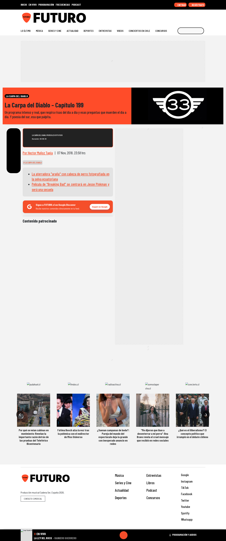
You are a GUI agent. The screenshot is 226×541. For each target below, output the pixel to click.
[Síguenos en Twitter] (187, 16)
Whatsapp (186, 519)
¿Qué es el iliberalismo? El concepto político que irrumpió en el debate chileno (192, 433)
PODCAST (76, 4)
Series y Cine (54, 30)
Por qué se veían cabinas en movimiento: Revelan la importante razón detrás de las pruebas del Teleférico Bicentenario (34, 436)
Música (39, 30)
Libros (150, 483)
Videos (120, 30)
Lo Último (26, 30)
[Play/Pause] (124, 535)
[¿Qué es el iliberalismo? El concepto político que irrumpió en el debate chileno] (192, 410)
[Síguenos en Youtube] (193, 16)
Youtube (185, 507)
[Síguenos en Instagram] (172, 16)
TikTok (184, 488)
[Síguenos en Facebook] (182, 16)
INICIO (24, 4)
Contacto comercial (33, 498)
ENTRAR (181, 4)
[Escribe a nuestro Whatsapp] (203, 16)
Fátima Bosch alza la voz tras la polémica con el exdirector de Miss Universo (73, 433)
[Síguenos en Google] (166, 16)
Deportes (88, 30)
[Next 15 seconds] (132, 535)
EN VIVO (33, 4)
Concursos (161, 30)
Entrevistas (105, 30)
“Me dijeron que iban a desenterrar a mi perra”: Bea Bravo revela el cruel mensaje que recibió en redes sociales (153, 435)
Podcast (151, 490)
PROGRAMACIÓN (46, 4)
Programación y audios (184, 534)
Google (184, 475)
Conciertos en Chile (139, 30)
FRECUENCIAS (63, 4)
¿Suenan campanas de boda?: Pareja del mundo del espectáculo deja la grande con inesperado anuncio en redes (113, 436)
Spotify (184, 513)
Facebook (186, 494)
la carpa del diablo (33, 162)
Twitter (184, 500)
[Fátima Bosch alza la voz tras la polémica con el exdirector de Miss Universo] (73, 410)
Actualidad (72, 30)
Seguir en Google (100, 206)
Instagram (186, 481)
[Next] (139, 535)
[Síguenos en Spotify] (198, 16)
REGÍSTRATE (197, 4)
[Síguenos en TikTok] (177, 16)
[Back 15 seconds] (116, 535)
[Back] (108, 535)
